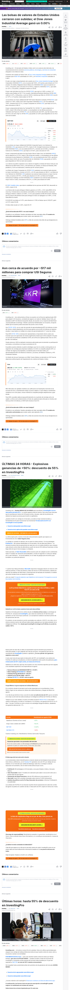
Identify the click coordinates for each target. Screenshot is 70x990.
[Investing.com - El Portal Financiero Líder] (7, 1)
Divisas (28, 5)
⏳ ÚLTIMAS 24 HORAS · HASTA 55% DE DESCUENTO (32, 813)
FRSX (16, 149)
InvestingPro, (24, 613)
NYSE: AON (12, 327)
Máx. (23, 128)
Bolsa (38, 5)
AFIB (30, 157)
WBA (41, 85)
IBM (54, 93)
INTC (20, 83)
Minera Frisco (43, 699)
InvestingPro (18, 653)
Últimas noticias (6, 5)
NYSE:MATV (21, 671)
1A (17, 128)
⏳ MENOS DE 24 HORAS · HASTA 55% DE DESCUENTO (31, 584)
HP (25, 112)
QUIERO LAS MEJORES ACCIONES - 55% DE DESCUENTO (22, 681)
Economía (62, 5)
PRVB (41, 159)
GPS (27, 113)
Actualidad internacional (54, 5)
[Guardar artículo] (53, 27)
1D (8, 128)
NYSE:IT (15, 677)
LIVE (13, 147)
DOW (31, 91)
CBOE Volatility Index (13, 185)
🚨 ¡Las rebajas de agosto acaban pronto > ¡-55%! (36, 1)
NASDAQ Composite (41, 76)
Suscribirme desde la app (24, 829)
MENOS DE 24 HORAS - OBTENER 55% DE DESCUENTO (22, 533)
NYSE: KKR (15, 334)
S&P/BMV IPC (10, 730)
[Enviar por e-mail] (28, 233)
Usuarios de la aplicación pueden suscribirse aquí (23, 529)
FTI (41, 108)
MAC (52, 99)
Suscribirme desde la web (38, 829)
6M (15, 128)
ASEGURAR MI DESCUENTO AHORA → (32, 825)
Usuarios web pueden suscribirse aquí (19, 526)
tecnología (38, 70)
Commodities (33, 5)
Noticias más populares (15, 5)
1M (12, 128)
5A (19, 128)
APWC (53, 153)
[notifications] (64, 1)
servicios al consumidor (49, 70)
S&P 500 (17, 76)
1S (10, 128)
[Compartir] (49, 27)
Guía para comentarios (6, 254)
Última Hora (23, 5)
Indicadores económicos (44, 5)
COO (42, 103)
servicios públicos (29, 70)
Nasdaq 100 (27, 762)
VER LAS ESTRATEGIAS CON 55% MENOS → (20, 749)
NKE (51, 95)
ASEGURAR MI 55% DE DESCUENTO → (32, 600)
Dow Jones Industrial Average (37, 74)
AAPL (48, 86)
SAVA (20, 150)
